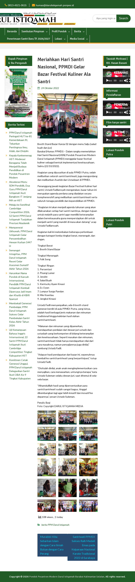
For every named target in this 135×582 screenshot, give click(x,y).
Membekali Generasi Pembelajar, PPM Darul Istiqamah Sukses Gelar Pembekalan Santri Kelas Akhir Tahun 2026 (20, 314)
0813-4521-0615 (17, 5)
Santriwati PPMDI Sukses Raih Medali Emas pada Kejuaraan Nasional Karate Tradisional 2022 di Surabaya (83, 547)
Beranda (12, 31)
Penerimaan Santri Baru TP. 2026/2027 (28, 38)
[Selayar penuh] (128, 80)
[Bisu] (125, 80)
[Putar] (107, 80)
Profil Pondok (59, 31)
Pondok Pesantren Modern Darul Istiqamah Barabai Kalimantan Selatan (66, 576)
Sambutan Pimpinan (32, 31)
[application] (116, 76)
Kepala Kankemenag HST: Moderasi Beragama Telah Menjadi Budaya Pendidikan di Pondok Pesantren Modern (20, 166)
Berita (77, 31)
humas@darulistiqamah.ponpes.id (55, 5)
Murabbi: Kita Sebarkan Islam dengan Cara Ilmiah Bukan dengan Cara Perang (51, 545)
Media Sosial (77, 38)
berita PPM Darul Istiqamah (55, 524)
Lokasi (58, 38)
